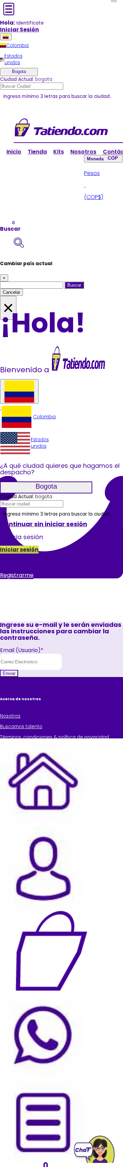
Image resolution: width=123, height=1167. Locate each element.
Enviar (9, 673)
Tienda (37, 152)
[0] (51, 950)
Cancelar (11, 292)
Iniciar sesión (19, 549)
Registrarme (16, 575)
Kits (58, 152)
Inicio (13, 152)
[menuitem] (14, 45)
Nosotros (83, 152)
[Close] (114, 1)
